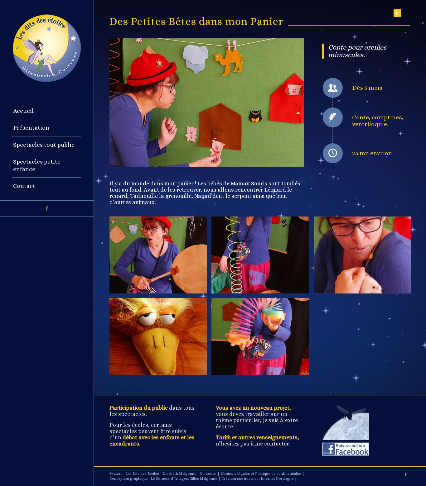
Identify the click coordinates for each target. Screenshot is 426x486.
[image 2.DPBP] (262, 257)
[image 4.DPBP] (160, 257)
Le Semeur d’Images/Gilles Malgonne (184, 478)
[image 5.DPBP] (262, 339)
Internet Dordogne (277, 478)
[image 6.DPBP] (160, 339)
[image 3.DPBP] (365, 257)
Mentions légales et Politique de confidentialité (260, 473)
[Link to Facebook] (47, 208)
